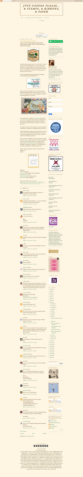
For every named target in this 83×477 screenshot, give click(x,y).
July (52, 311)
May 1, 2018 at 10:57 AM (29, 407)
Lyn (24, 235)
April (52, 316)
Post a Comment (23, 431)
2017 (51, 341)
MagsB (24, 410)
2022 (51, 295)
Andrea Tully (25, 302)
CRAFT (21, 171)
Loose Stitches (25, 292)
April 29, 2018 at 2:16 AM (29, 271)
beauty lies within (53, 421)
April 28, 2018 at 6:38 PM (29, 222)
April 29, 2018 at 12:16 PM (30, 342)
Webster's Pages (27, 183)
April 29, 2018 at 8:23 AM (29, 334)
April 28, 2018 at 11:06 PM (30, 249)
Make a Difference (53, 426)
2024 (51, 291)
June (52, 313)
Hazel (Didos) (25, 274)
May (52, 314)
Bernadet (24, 260)
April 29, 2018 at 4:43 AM (29, 289)
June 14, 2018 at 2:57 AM (29, 428)
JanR (24, 317)
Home (22, 17)
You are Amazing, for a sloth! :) (28, 41)
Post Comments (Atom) (29, 436)
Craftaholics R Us (23, 174)
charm (38, 181)
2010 (51, 353)
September (53, 307)
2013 (51, 348)
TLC (44, 182)
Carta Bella (34, 181)
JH (23, 326)
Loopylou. (25, 281)
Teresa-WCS (25, 369)
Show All (61, 429)
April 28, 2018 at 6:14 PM (29, 204)
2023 (51, 293)
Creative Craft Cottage (24, 176)
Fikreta (24, 383)
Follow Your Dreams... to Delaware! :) (55, 324)
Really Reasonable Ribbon (31, 143)
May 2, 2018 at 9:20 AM (29, 418)
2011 (51, 352)
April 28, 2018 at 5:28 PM (29, 195)
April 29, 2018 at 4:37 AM (29, 278)
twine (21, 183)
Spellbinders (33, 182)
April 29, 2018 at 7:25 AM (29, 299)
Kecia (24, 361)
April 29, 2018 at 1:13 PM (29, 351)
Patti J (24, 225)
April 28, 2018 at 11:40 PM (30, 257)
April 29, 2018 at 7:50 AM (29, 314)
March (52, 335)
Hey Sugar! (53, 321)
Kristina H (25, 190)
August (52, 309)
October (52, 305)
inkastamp (52, 424)
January (53, 338)
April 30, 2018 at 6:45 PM (29, 387)
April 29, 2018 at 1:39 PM (29, 357)
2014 (51, 346)
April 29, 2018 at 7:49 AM (29, 306)
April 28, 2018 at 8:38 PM (29, 232)
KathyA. (24, 252)
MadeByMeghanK (26, 207)
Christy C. (25, 199)
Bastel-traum (22, 177)
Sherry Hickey (25, 345)
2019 (51, 300)
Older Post (45, 433)
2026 (51, 289)
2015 (51, 344)
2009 (51, 355)
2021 (51, 296)
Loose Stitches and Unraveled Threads (30, 297)
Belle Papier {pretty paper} (55, 422)
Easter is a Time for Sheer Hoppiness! (56, 332)
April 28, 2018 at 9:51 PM (29, 240)
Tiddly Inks (40, 182)
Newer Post (22, 433)
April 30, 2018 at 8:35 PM (29, 394)
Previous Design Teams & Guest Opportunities (33, 17)
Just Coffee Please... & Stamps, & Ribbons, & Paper (41, 8)
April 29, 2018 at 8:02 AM (29, 322)
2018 (51, 302)
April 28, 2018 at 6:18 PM (29, 211)
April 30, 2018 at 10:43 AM (30, 380)
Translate (45, 37)
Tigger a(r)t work (26, 214)
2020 (51, 298)
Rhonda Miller (26, 390)
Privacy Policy (46, 17)
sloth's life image (36, 118)
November (53, 303)
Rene (24, 337)
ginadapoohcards (26, 354)
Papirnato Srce (26, 267)
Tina (24, 397)
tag (37, 182)
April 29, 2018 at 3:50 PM (29, 366)
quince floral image (23, 119)
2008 (51, 357)
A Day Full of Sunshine (55, 329)
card (29, 181)
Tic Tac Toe (22, 173)
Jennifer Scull (53, 66)
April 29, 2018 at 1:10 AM (29, 264)
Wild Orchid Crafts (38, 140)
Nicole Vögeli (25, 421)
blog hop (26, 181)
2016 (51, 342)
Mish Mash (52, 428)
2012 (51, 350)
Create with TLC (25, 140)
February (53, 337)
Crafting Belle (25, 309)
